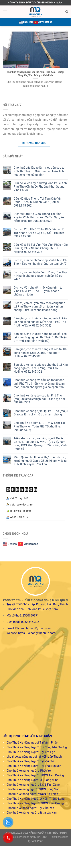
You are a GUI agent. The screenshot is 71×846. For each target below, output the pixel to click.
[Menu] (5, 11)
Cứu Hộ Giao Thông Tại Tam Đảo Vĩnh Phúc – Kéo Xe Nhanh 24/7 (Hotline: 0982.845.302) (38, 202)
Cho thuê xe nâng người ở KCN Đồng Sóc (33, 789)
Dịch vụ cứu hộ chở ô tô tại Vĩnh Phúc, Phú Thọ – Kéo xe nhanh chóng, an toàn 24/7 (41, 261)
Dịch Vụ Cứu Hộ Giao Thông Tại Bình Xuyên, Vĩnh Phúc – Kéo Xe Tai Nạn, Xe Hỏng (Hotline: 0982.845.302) (39, 217)
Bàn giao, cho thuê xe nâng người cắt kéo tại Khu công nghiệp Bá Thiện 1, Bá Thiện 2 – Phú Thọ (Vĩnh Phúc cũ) (40, 337)
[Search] (66, 11)
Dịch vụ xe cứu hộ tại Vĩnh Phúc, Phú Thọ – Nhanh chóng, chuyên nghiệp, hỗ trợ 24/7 (40, 276)
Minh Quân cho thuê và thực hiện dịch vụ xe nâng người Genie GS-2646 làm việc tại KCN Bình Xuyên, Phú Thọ (40, 461)
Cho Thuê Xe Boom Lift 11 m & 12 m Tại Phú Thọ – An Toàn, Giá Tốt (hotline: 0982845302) (39, 426)
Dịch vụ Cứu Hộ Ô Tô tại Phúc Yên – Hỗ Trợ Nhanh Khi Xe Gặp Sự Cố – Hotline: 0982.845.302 (39, 233)
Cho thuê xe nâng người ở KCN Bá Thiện (32, 794)
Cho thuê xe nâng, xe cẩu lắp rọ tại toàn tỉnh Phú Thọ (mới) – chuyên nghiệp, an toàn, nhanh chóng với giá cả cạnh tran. (39, 383)
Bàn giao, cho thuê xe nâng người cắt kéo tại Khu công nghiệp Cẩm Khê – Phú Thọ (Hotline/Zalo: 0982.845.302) (40, 322)
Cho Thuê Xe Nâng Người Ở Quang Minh (32, 780)
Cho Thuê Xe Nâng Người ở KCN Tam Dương (35, 775)
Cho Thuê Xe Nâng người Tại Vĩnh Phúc (32, 742)
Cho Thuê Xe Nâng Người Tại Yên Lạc (31, 752)
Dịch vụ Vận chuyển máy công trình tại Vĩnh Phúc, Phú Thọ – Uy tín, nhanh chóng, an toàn (38, 291)
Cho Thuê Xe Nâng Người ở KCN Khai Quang (35, 803)
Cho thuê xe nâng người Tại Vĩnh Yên (30, 808)
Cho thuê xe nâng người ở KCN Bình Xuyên (34, 784)
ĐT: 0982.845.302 (34, 143)
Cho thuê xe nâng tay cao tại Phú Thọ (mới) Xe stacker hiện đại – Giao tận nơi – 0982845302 (41, 399)
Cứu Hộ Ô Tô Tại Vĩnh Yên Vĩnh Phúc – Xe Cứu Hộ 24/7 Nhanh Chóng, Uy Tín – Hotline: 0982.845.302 (41, 248)
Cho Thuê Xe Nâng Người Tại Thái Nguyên (34, 766)
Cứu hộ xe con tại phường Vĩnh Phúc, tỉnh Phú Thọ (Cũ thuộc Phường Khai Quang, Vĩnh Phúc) (40, 186)
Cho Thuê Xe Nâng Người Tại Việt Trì (30, 761)
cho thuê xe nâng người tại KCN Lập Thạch (34, 756)
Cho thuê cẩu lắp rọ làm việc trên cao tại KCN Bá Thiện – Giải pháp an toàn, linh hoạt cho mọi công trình (39, 171)
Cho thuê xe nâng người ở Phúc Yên (29, 770)
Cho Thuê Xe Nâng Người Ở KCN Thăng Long (36, 798)
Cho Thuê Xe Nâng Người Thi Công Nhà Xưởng (37, 747)
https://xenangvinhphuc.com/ (37, 633)
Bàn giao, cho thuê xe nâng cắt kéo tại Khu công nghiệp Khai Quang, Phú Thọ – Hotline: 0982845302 (41, 352)
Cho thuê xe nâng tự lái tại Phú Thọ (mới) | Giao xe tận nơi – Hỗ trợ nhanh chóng (41, 412)
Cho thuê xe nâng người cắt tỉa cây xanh (32, 812)
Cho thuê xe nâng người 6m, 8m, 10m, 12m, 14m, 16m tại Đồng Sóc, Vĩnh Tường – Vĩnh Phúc (35, 74)
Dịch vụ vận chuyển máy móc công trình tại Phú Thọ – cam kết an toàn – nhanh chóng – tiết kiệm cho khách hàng (39, 306)
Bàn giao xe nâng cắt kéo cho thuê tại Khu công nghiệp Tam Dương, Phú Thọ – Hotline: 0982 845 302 (41, 368)
